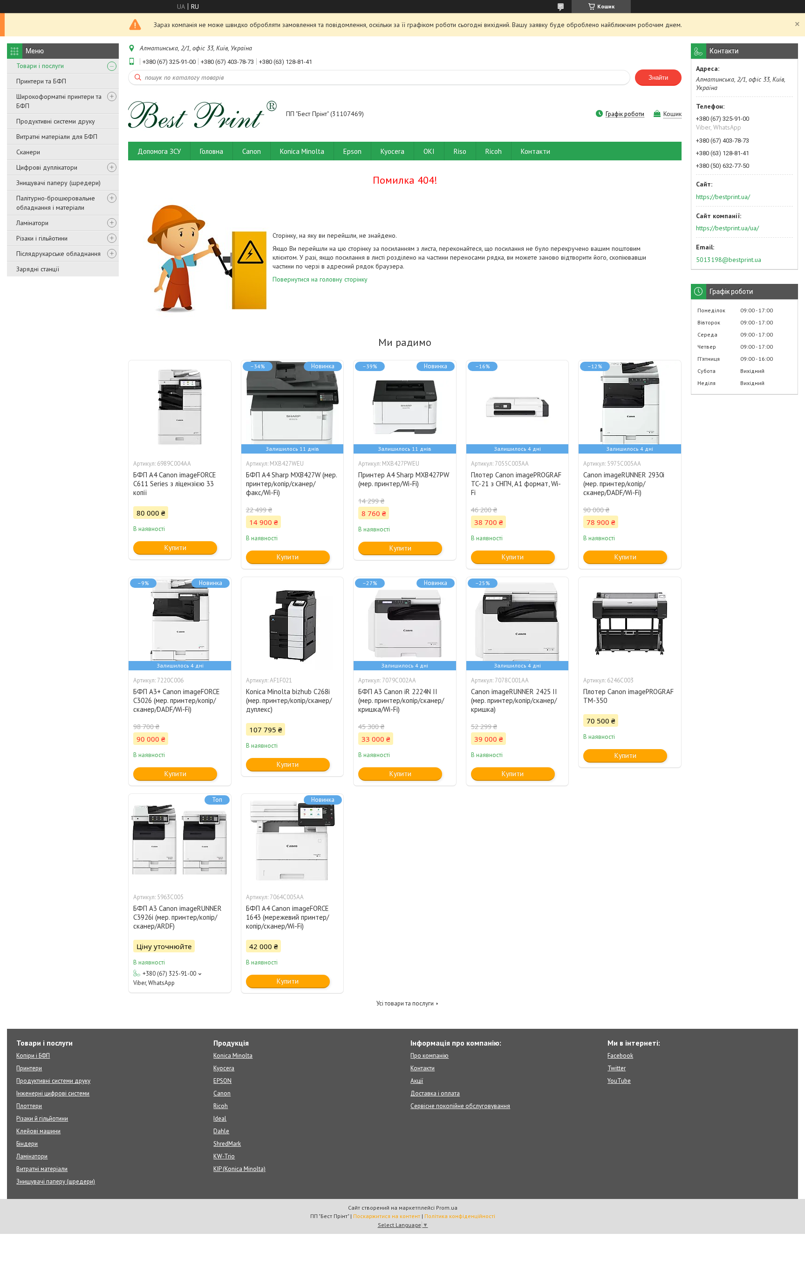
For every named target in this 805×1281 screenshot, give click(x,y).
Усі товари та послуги (405, 1003)
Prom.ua (446, 1207)
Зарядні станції (37, 269)
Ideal (219, 1119)
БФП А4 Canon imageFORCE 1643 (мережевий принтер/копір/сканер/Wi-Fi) (287, 917)
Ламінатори (32, 223)
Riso (460, 151)
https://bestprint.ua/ (723, 197)
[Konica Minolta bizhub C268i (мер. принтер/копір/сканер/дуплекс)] (292, 623)
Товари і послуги (40, 66)
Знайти (658, 77)
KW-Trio (224, 1156)
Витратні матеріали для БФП (56, 136)
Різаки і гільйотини (42, 238)
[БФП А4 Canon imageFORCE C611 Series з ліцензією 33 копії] (180, 407)
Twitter (616, 1068)
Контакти (535, 151)
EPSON (222, 1081)
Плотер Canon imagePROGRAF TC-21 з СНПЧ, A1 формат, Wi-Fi (516, 483)
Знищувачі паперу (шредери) (58, 183)
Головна (211, 151)
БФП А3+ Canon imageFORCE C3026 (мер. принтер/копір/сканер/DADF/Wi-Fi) (176, 700)
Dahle (221, 1131)
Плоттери (29, 1106)
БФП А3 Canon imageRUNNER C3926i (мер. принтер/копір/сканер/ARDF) (177, 917)
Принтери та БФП (41, 81)
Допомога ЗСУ (159, 151)
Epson (352, 151)
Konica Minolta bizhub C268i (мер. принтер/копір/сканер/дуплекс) (289, 700)
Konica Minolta (302, 151)
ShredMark (227, 1144)
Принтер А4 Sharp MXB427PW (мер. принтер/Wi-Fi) (403, 479)
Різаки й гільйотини (42, 1119)
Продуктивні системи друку (55, 121)
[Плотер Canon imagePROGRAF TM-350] (630, 623)
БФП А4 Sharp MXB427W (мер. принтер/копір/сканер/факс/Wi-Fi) (291, 483)
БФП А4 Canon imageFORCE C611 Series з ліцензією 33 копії (174, 483)
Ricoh (493, 151)
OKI (429, 151)
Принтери (29, 1068)
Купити (175, 547)
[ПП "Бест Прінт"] (202, 114)
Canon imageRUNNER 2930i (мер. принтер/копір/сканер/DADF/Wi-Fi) (623, 483)
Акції (416, 1081)
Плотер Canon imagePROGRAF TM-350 (628, 696)
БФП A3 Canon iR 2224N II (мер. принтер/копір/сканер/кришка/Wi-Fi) (401, 700)
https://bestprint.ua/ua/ (727, 228)
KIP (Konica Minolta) (239, 1169)
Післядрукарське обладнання (58, 253)
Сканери (28, 152)
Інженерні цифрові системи (52, 1093)
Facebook (620, 1056)
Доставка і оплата (435, 1093)
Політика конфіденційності (459, 1215)
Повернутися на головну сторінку (320, 279)
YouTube (619, 1081)
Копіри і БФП (33, 1056)
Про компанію (429, 1056)
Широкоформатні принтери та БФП (59, 101)
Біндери (27, 1144)
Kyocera (392, 151)
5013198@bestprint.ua (728, 259)
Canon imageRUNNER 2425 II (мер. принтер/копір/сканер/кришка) (514, 700)
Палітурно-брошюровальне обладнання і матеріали (55, 203)
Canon (251, 151)
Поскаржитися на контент (386, 1215)
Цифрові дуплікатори (46, 167)
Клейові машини (38, 1131)
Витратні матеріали (42, 1169)
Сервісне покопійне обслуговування (460, 1106)
